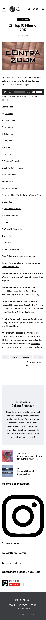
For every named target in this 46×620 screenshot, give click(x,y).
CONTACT (23, 605)
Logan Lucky (9, 120)
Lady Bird (8, 140)
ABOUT (12, 605)
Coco (6, 222)
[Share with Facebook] (27, 362)
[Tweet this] (30, 362)
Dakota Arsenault (23, 405)
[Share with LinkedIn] (36, 362)
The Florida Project (12, 249)
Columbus (8, 134)
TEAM (33, 605)
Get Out (7, 147)
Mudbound (8, 127)
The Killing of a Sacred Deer (28, 195)
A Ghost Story (10, 174)
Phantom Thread (11, 161)
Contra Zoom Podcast (21, 357)
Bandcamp (35, 343)
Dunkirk (7, 154)
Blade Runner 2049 (10, 266)
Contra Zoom (23, 20)
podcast (38, 357)
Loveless (9, 113)
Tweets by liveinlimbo (11, 563)
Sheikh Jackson (12, 188)
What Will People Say (13, 229)
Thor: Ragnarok (11, 215)
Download (14, 96)
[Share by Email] (30, 365)
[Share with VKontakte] (27, 365)
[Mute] (33, 92)
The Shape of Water (12, 208)
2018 (5, 357)
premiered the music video (30, 340)
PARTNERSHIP (23, 608)
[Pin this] (40, 362)
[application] (23, 92)
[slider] (39, 91)
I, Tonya (7, 235)
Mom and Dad (10, 195)
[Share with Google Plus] (33, 362)
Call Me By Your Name (13, 168)
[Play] (5, 92)
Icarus (34, 256)
